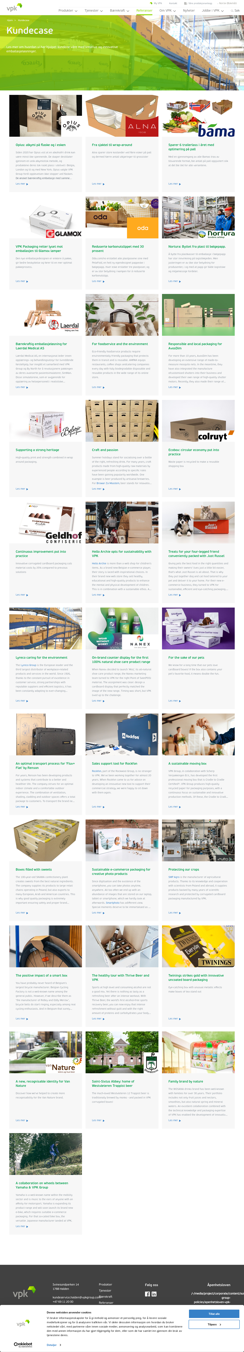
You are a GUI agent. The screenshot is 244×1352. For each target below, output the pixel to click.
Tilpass (212, 1324)
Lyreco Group (28, 665)
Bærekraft (117, 11)
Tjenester (91, 11)
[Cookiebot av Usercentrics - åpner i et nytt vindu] (23, 1345)
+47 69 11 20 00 (63, 1302)
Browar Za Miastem (108, 483)
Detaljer (52, 1344)
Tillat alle (214, 1313)
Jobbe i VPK (210, 11)
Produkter (66, 11)
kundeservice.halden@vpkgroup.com (77, 1297)
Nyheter (189, 11)
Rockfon (96, 771)
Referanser (144, 11)
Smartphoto (113, 903)
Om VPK (165, 11)
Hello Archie (99, 563)
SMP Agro (174, 877)
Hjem (10, 20)
